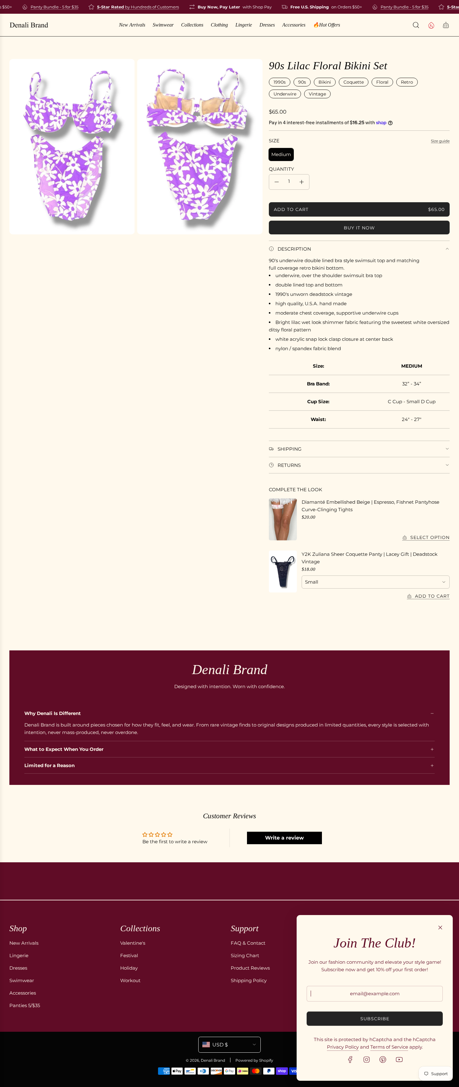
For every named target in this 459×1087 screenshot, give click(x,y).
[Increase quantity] (301, 181)
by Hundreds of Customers (130, 6)
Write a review (284, 838)
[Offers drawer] (430, 24)
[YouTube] (399, 1059)
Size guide (440, 141)
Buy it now (359, 228)
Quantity (281, 169)
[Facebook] (350, 1059)
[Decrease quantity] (276, 181)
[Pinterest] (382, 1059)
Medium (281, 154)
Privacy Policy (343, 1047)
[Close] (440, 927)
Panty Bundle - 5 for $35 (46, 6)
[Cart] (445, 24)
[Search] (415, 24)
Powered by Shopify (254, 1060)
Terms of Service (389, 1047)
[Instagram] (366, 1059)
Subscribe (374, 1018)
